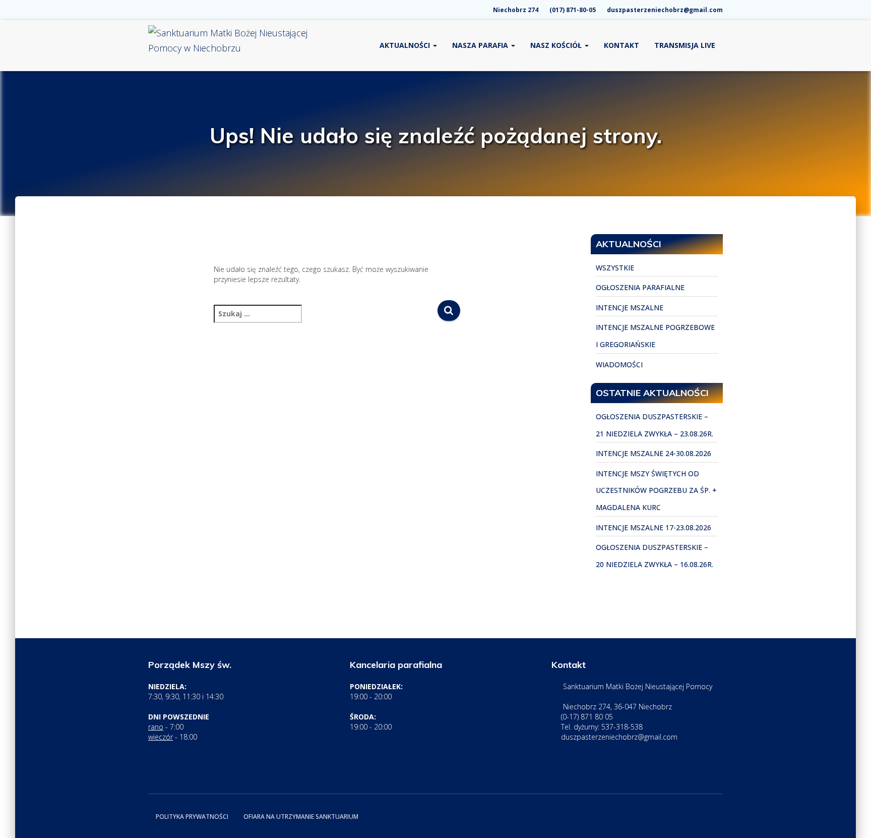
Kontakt (621, 45)
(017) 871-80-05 (572, 10)
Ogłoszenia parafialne (640, 287)
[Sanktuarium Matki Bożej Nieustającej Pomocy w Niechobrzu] (229, 45)
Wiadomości (619, 364)
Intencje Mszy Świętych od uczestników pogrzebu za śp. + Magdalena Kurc (656, 490)
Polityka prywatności (192, 816)
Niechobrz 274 (514, 10)
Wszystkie (615, 267)
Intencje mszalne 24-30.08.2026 (653, 453)
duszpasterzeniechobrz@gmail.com (664, 10)
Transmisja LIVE (684, 45)
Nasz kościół (557, 45)
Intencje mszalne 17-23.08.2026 (653, 527)
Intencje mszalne (629, 307)
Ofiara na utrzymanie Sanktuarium (300, 816)
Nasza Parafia (481, 45)
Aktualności (406, 45)
